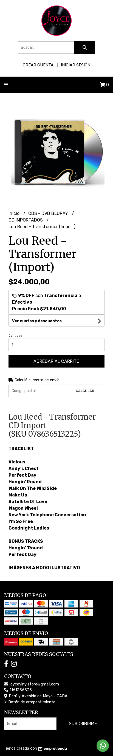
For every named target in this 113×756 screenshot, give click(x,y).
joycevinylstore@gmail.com (34, 684)
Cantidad (15, 335)
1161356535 (20, 690)
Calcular (85, 391)
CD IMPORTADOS (26, 220)
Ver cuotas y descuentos (37, 321)
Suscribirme (83, 723)
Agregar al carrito (56, 361)
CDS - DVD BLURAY (48, 213)
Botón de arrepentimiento (31, 702)
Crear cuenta (38, 65)
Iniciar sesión (75, 65)
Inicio (15, 213)
